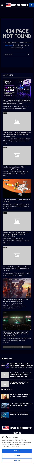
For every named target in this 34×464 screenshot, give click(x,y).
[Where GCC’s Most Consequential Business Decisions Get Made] (5, 396)
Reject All (17, 460)
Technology (6, 180)
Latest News (8, 75)
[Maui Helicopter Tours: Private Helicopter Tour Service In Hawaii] (5, 415)
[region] (17, 449)
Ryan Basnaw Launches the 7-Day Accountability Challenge (13, 168)
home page (9, 45)
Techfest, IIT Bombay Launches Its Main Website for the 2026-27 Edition (16, 300)
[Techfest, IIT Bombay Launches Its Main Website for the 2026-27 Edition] (17, 288)
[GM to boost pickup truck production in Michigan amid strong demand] (5, 405)
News (5, 80)
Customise (17, 455)
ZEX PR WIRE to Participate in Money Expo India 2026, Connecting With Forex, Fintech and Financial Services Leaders (16, 102)
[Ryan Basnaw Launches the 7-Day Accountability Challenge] (17, 155)
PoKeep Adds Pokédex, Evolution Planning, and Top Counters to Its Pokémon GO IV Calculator (17, 268)
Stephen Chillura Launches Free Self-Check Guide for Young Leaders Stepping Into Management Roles (17, 134)
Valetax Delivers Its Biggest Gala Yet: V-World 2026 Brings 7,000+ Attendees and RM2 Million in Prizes (16, 334)
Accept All (17, 451)
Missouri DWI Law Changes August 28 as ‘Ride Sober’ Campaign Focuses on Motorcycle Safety (16, 234)
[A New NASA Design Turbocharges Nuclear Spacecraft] (17, 188)
